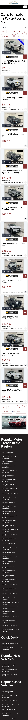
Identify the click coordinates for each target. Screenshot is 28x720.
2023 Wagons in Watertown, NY (9, 621)
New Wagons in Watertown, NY (9, 675)
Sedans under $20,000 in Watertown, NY (12, 648)
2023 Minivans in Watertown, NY (10, 607)
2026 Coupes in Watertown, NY (9, 626)
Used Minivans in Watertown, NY (10, 714)
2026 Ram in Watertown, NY (9, 475)
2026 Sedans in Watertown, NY (9, 594)
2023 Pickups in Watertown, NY (9, 489)
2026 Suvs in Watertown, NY (9, 462)
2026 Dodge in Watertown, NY (9, 498)
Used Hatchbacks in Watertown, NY (10, 705)
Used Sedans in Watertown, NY (9, 701)
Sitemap (14, 718)
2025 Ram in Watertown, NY (9, 589)
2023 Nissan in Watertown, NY (9, 521)
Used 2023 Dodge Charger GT (13, 135)
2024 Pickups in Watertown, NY (9, 485)
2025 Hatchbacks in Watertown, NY (10, 616)
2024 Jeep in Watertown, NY (9, 503)
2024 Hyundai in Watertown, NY (9, 512)
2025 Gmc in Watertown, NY (8, 566)
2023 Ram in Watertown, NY (9, 553)
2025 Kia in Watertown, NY (8, 571)
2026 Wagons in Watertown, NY (9, 557)
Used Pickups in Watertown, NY (9, 696)
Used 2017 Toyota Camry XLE (12, 391)
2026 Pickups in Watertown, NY (9, 471)
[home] (14, 2)
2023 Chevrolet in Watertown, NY (10, 530)
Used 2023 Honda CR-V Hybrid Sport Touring (12, 172)
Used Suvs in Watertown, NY (9, 692)
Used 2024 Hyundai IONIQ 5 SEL (13, 245)
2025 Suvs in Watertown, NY (9, 480)
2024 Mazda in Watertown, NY (9, 516)
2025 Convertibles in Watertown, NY (10, 630)
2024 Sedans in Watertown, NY (9, 585)
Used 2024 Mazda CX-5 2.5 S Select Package (13, 62)
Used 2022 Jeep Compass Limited (13, 98)
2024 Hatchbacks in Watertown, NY (10, 603)
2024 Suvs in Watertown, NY (9, 453)
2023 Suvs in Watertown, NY (9, 457)
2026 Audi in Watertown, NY (8, 612)
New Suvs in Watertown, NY (8, 665)
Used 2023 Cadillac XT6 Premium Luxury (12, 208)
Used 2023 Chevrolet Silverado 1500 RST (10, 318)
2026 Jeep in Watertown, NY (9, 466)
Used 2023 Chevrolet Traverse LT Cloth (10, 354)
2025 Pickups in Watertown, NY (9, 526)
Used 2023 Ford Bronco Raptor (11, 281)
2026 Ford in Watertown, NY (8, 598)
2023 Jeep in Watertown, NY (9, 507)
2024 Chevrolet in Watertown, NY (10, 494)
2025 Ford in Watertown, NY (8, 544)
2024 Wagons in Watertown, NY (9, 580)
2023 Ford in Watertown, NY (8, 562)
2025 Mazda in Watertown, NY (9, 576)
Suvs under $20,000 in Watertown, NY (11, 644)
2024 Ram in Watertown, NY (9, 539)
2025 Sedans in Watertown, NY (9, 535)
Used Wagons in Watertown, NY (9, 710)
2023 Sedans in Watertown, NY (9, 548)
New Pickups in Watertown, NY (9, 670)
